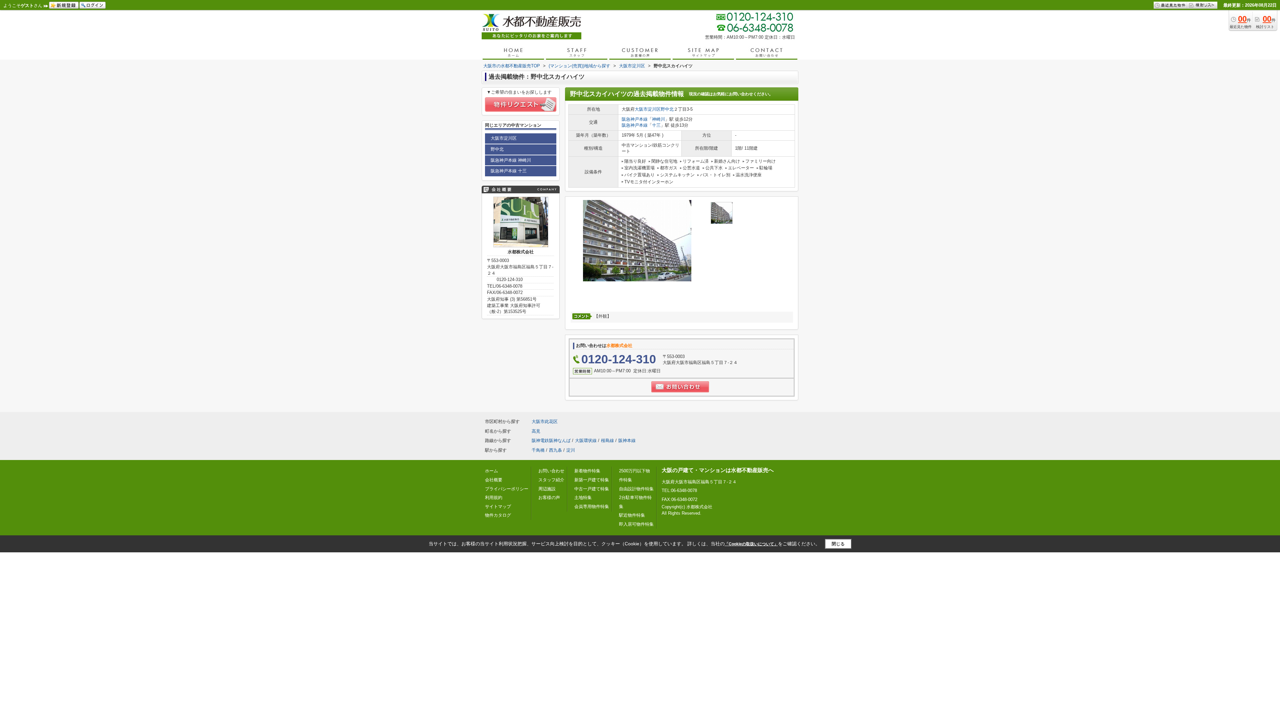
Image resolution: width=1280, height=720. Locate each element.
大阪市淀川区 (648, 109)
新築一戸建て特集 (591, 479)
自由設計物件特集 (636, 488)
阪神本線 (627, 440)
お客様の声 (549, 497)
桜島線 (607, 440)
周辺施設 (547, 488)
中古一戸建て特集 (591, 488)
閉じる (838, 543)
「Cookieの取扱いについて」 (751, 544)
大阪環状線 (586, 440)
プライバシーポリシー (506, 488)
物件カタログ (498, 515)
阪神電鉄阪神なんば (551, 440)
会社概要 (493, 479)
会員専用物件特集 (591, 506)
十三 (656, 125)
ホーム (491, 470)
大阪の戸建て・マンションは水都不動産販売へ (718, 470)
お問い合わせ (551, 470)
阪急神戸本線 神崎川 (511, 160)
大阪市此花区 (545, 421)
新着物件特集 (587, 470)
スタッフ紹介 (551, 479)
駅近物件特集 (632, 515)
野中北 (667, 109)
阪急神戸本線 (635, 119)
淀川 (570, 450)
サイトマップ (498, 506)
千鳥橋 (538, 450)
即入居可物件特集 (636, 524)
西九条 (555, 450)
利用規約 (493, 497)
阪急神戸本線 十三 (509, 170)
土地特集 (583, 497)
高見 (536, 431)
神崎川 (658, 119)
